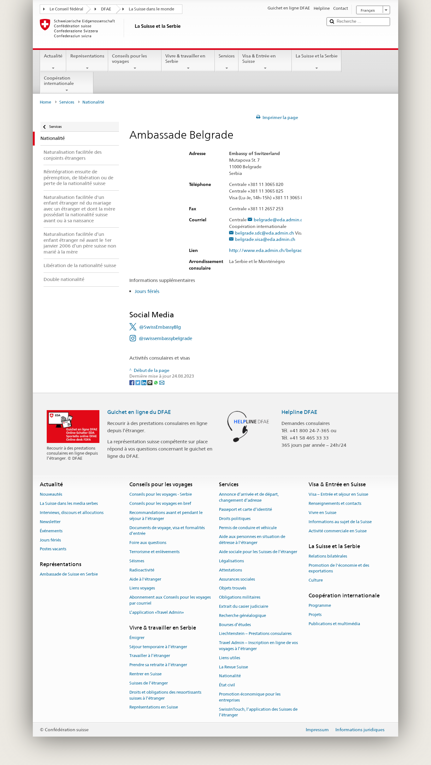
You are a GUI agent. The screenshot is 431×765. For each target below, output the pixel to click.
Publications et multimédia (334, 623)
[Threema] (150, 382)
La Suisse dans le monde (151, 9)
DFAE (106, 9)
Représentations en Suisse (153, 707)
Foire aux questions (147, 543)
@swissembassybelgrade (165, 338)
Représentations (87, 55)
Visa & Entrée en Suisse (259, 58)
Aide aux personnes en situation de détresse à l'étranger (252, 540)
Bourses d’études (235, 624)
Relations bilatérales (328, 556)
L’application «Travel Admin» (156, 612)
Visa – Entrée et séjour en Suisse (338, 494)
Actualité (53, 55)
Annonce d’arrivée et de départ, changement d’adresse (249, 497)
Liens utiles (229, 657)
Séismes (136, 561)
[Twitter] (138, 382)
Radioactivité (141, 570)
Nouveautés (51, 494)
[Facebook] (132, 382)
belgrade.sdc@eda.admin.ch (264, 233)
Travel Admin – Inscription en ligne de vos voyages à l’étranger (258, 645)
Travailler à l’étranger (149, 656)
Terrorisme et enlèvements (154, 551)
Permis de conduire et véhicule (248, 527)
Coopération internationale (59, 80)
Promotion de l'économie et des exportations (339, 568)
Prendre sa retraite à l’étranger (158, 665)
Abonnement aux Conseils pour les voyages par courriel (170, 600)
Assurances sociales (237, 579)
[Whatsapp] (156, 382)
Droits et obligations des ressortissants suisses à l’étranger (165, 695)
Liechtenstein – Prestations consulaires (255, 633)
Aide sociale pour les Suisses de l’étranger (258, 551)
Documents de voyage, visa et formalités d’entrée (167, 530)
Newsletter (50, 521)
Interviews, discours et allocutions (71, 512)
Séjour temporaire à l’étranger (158, 646)
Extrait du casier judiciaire (243, 606)
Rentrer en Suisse (145, 674)
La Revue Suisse (233, 667)
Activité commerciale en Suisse (338, 531)
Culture (316, 580)
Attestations (230, 570)
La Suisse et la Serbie (317, 55)
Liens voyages (142, 588)
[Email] (161, 382)
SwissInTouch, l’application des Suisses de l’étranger (258, 712)
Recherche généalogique (242, 615)
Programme (320, 605)
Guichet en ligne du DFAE (139, 412)
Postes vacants (53, 549)
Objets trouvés (232, 588)
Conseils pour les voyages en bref (160, 503)
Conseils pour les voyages (129, 58)
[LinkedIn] (144, 382)
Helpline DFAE (299, 412)
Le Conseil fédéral (66, 9)
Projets (315, 614)
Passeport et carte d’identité (245, 509)
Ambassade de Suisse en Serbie (69, 574)
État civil (227, 685)
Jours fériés (147, 291)
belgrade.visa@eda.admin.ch (265, 239)
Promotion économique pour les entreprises (249, 697)
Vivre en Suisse (322, 512)
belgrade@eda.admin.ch (279, 220)
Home (45, 102)
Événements (51, 531)
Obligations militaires (239, 597)
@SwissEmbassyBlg (160, 327)
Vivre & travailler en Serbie (185, 58)
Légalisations (231, 561)
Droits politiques (235, 518)
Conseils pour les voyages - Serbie (160, 494)
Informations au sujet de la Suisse (340, 521)
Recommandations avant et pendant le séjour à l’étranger (166, 515)
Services (227, 55)
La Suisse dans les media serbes (69, 503)
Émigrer (137, 637)
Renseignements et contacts (335, 503)
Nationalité (230, 676)
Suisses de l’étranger (148, 683)
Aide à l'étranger (145, 579)
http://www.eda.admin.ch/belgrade (267, 250)
